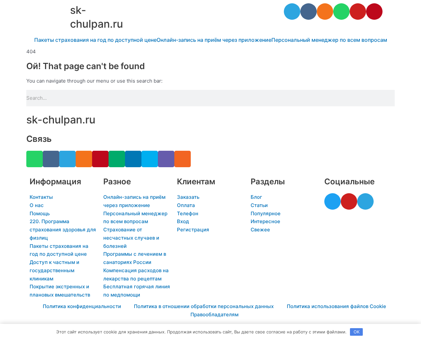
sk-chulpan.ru (60, 119)
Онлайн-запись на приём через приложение (214, 39)
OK (356, 331)
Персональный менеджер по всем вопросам (329, 39)
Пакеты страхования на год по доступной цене (95, 39)
